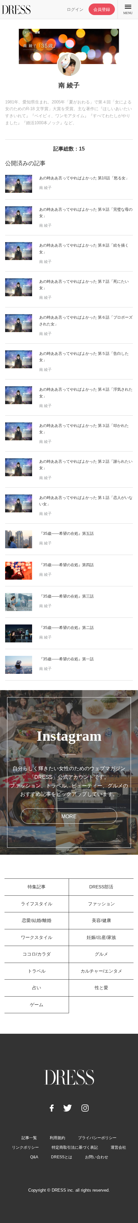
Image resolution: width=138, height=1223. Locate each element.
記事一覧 (29, 1138)
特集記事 (37, 886)
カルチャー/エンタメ (101, 971)
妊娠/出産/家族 (101, 937)
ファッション (101, 903)
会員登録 (101, 9)
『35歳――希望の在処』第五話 (66, 533)
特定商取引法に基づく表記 (75, 1147)
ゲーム (36, 1004)
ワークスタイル (36, 937)
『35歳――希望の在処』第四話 (66, 565)
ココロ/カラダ (36, 954)
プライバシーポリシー (97, 1138)
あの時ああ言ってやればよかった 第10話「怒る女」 (84, 178)
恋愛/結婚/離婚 (36, 920)
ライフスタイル (36, 903)
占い (36, 987)
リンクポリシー (25, 1147)
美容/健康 (101, 920)
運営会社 (118, 1147)
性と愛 (101, 987)
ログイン (75, 9)
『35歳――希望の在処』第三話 (66, 596)
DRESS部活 (101, 886)
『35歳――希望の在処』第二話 (66, 627)
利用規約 (57, 1138)
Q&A (34, 1157)
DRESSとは (61, 1157)
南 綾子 (45, 187)
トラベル (37, 971)
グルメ (101, 954)
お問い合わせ (96, 1157)
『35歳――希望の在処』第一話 (66, 659)
